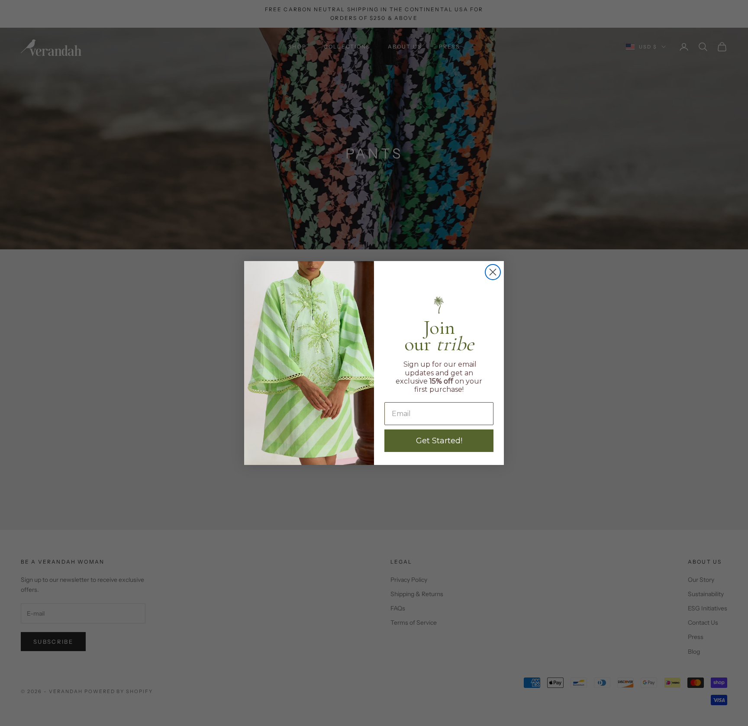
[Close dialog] (492, 272)
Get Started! (439, 440)
